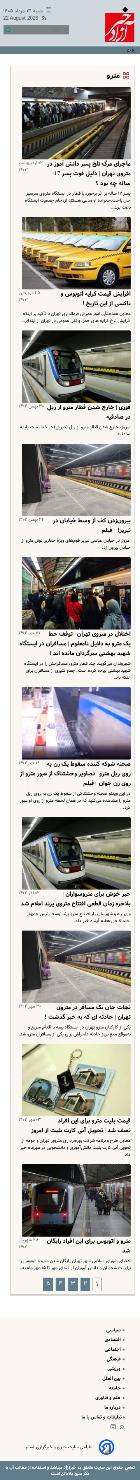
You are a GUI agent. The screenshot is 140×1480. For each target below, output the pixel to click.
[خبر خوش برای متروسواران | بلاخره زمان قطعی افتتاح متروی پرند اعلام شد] (75, 853)
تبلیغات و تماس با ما (101, 1417)
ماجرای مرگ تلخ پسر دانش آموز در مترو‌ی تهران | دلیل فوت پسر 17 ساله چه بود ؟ (89, 174)
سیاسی (114, 1330)
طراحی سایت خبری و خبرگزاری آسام (59, 1447)
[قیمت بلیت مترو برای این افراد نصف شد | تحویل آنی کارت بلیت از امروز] (75, 1080)
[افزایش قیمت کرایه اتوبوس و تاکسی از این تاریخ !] (75, 253)
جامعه (115, 1388)
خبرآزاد (69, 1467)
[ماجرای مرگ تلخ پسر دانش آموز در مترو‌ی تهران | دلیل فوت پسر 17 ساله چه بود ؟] (75, 123)
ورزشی (114, 1368)
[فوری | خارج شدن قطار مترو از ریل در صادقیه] (75, 366)
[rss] (42, 19)
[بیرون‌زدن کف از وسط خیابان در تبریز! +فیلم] (75, 480)
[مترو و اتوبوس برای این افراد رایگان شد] (75, 1200)
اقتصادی (113, 1339)
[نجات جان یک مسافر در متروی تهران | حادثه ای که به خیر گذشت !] (75, 967)
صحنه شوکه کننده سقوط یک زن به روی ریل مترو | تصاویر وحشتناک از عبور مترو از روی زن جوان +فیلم (75, 774)
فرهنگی (114, 1359)
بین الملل (112, 1378)
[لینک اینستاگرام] (114, 1428)
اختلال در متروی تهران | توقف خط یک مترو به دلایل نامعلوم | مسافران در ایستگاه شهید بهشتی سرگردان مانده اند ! (75, 644)
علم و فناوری (108, 1397)
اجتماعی (113, 1349)
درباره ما (113, 1407)
